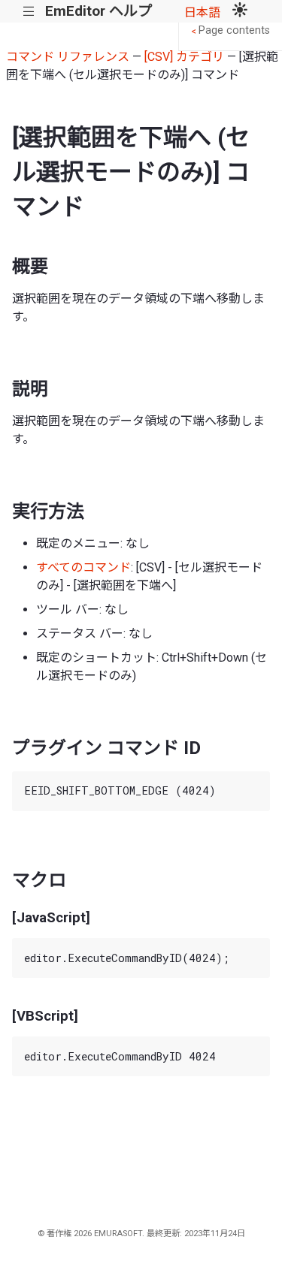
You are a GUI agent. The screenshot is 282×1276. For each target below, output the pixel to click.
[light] (239, 11)
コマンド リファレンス (67, 57)
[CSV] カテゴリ (184, 57)
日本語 (202, 12)
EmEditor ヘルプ (98, 11)
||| (29, 11)
